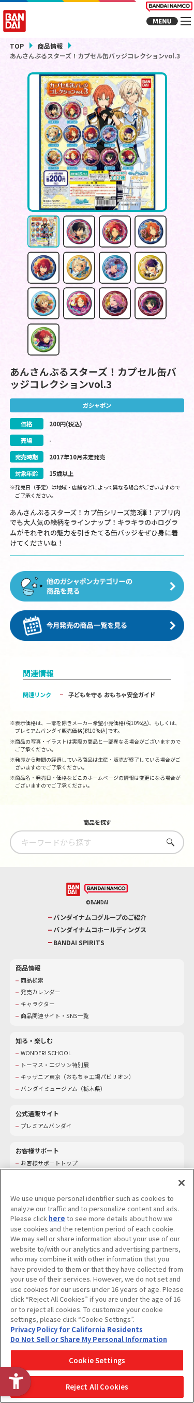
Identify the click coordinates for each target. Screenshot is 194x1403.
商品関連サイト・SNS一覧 (55, 1016)
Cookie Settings (97, 1360)
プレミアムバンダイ (46, 1126)
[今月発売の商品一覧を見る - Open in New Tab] (97, 625)
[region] (97, 1285)
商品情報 (50, 45)
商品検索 (32, 980)
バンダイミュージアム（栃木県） (63, 1088)
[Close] (181, 1182)
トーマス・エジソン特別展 (55, 1065)
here (57, 1218)
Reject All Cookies (97, 1387)
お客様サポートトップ (49, 1163)
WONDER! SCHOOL (46, 1053)
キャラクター (38, 1004)
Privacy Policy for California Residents (76, 1329)
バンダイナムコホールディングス (99, 930)
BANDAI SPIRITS (79, 942)
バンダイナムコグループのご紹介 (99, 917)
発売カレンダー (41, 992)
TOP (17, 45)
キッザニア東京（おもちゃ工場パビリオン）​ (78, 1077)
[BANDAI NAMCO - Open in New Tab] (106, 889)
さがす (168, 842)
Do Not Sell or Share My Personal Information (88, 1339)
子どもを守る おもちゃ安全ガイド (111, 694)
